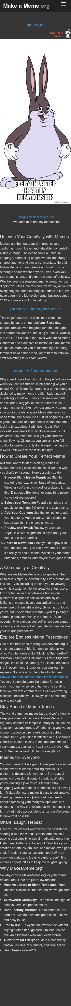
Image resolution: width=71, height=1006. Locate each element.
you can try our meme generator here (35, 308)
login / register (35, 24)
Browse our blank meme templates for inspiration (34, 677)
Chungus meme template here (36, 217)
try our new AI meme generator (35, 370)
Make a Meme (26, 5)
